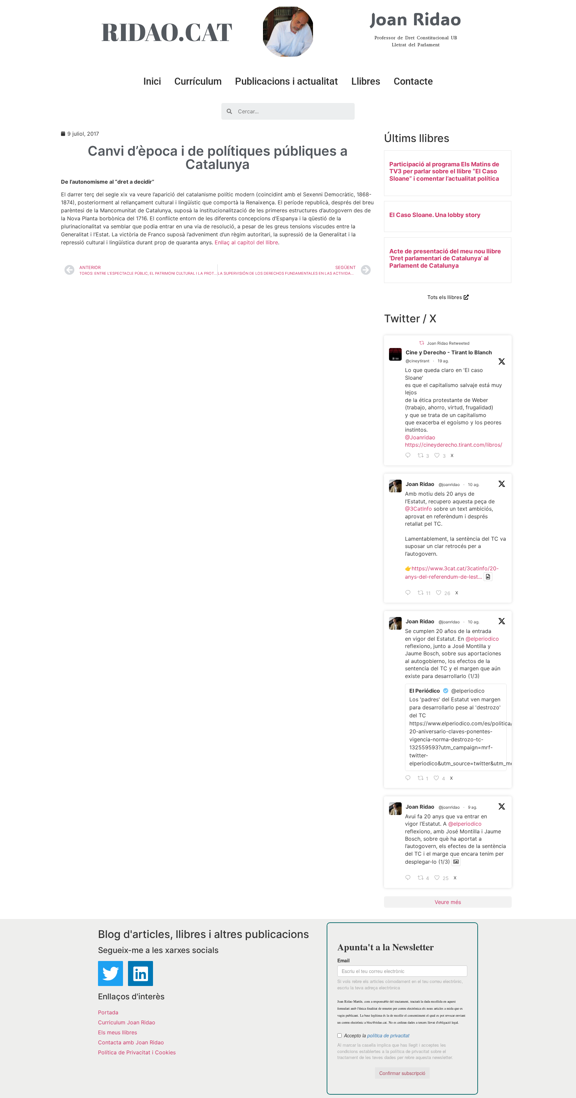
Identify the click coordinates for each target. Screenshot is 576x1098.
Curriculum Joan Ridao (126, 1022)
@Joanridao (420, 437)
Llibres (365, 81)
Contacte (413, 81)
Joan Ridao (420, 484)
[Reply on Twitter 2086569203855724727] (409, 878)
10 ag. (473, 484)
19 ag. (443, 360)
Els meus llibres (117, 1032)
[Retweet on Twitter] (421, 342)
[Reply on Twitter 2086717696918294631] (409, 593)
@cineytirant (417, 360)
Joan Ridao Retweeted (448, 343)
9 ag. (472, 807)
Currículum (198, 81)
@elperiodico (482, 638)
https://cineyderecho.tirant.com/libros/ (453, 444)
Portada (108, 1012)
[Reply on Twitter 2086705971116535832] (409, 778)
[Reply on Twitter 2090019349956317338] (409, 455)
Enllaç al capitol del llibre (246, 242)
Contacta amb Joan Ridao (131, 1042)
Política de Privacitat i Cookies (137, 1052)
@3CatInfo (418, 508)
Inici (152, 81)
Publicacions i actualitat (286, 81)
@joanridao (449, 484)
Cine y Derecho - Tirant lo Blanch (449, 352)
